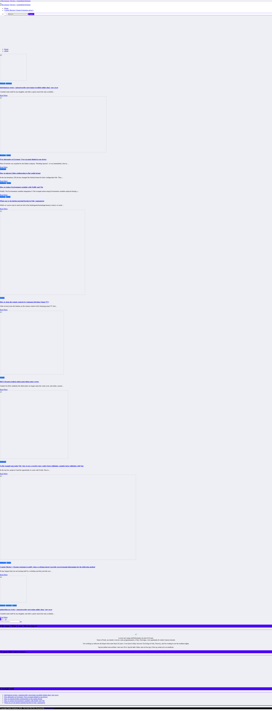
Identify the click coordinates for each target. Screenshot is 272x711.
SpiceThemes (49, 708)
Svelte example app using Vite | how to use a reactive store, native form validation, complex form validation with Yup (42, 466)
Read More (4, 95)
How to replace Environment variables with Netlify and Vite (21, 187)
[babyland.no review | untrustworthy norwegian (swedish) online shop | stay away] (13, 80)
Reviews (9, 83)
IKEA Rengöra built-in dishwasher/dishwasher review (19, 382)
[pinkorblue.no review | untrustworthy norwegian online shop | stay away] (13, 602)
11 (6, 619)
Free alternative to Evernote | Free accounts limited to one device (23, 159)
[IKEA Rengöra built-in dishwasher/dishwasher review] (32, 374)
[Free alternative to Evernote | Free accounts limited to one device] (53, 152)
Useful (8, 155)
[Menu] (0, 3)
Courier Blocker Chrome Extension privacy (18, 10)
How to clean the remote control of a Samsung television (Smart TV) (24, 302)
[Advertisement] (136, 32)
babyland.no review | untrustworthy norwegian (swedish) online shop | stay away (29, 88)
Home (6, 8)
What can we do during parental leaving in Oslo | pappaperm (22, 201)
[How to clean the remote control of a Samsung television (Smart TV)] (42, 294)
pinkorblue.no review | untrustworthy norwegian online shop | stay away (26, 609)
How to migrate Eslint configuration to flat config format (20, 173)
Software (3, 169)
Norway (3, 83)
